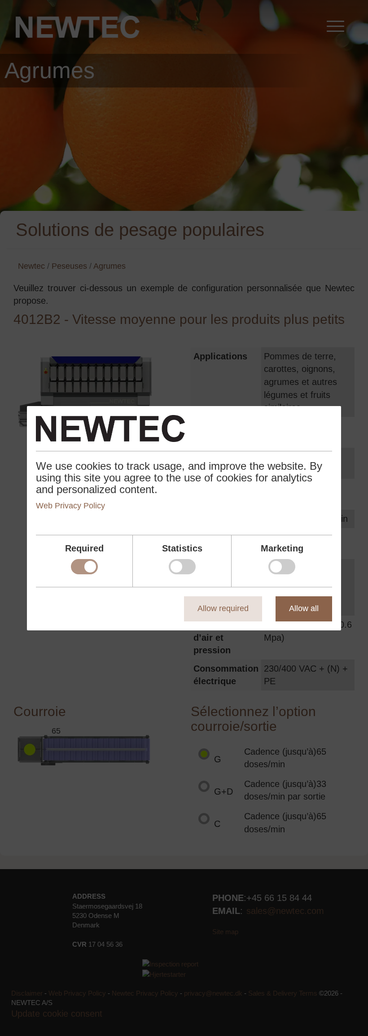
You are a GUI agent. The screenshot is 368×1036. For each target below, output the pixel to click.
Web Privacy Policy (70, 505)
